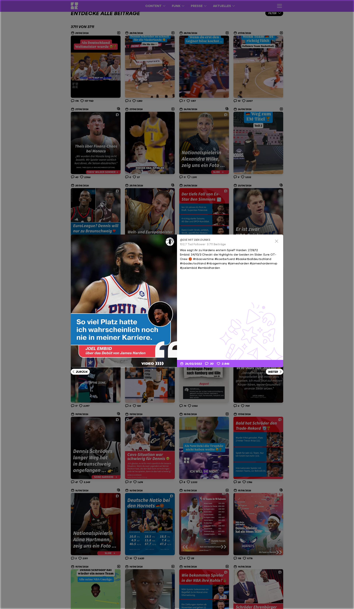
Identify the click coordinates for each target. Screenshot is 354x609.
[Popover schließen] (276, 241)
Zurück (82, 371)
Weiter (273, 371)
